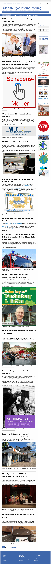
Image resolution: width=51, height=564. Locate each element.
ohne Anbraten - (43, 98)
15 (46, 29)
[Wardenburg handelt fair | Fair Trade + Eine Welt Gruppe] (43, 167)
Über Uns (4, 556)
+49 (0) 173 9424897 (37, 555)
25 (40, 31)
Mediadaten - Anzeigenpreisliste (8, 3)
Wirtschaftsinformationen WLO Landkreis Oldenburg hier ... (12, 137)
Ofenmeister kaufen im (40, 77)
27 (43, 31)
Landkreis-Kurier (8, 223)
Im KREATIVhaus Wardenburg (23, 559)
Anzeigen (26, 188)
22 (46, 30)
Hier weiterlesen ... (5, 230)
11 (40, 29)
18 (40, 30)
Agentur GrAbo (21, 556)
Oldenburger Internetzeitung (17, 223)
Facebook (36, 558)
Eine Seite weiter (12, 547)
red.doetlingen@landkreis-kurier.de (8, 228)
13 (43, 29)
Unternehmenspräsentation (18, 188)
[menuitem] (6, 15)
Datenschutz (5, 560)
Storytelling (11, 188)
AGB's (4, 557)
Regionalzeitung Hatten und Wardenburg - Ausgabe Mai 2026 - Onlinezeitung (15, 326)
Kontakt (4, 555)
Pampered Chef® (40, 86)
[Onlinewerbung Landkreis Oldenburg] (19, 202)
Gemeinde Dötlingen (5, 226)
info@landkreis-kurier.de (39, 557)
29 (46, 31)
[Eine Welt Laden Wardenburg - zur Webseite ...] (43, 146)
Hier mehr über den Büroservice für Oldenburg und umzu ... (12, 175)
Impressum (5, 559)
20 (43, 30)
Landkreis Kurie (28, 185)
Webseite (36, 560)
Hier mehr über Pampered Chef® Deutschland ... (10, 543)
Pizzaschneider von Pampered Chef (41, 103)
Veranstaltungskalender (19, 3)
